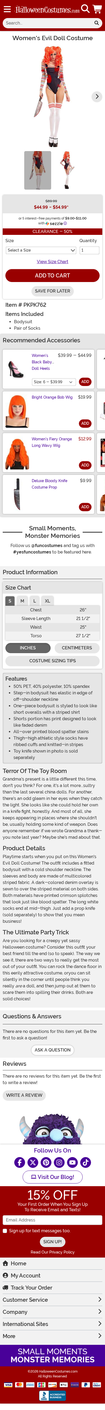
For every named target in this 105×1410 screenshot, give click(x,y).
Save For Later (52, 291)
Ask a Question (53, 1050)
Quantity (88, 240)
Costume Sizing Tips (52, 660)
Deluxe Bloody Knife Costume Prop (49, 484)
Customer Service (25, 1300)
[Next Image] (97, 96)
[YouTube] (72, 1162)
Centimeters (77, 647)
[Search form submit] (96, 23)
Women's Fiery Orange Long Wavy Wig (52, 442)
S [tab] (10, 601)
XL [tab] (47, 601)
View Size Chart (52, 261)
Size (9, 240)
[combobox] (47, 23)
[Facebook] (19, 1162)
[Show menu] (7, 9)
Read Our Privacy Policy (53, 1252)
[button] (97, 9)
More (9, 1336)
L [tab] (34, 601)
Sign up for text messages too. (40, 1230)
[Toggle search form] (85, 9)
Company (15, 1312)
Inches (28, 647)
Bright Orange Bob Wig (52, 397)
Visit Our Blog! (55, 1177)
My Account (25, 1275)
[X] (32, 1162)
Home (18, 1263)
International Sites (25, 1324)
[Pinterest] (46, 1162)
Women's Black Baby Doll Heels (42, 362)
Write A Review (24, 1095)
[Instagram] (59, 1162)
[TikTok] (85, 1162)
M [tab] (22, 601)
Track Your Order (31, 1287)
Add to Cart (52, 275)
